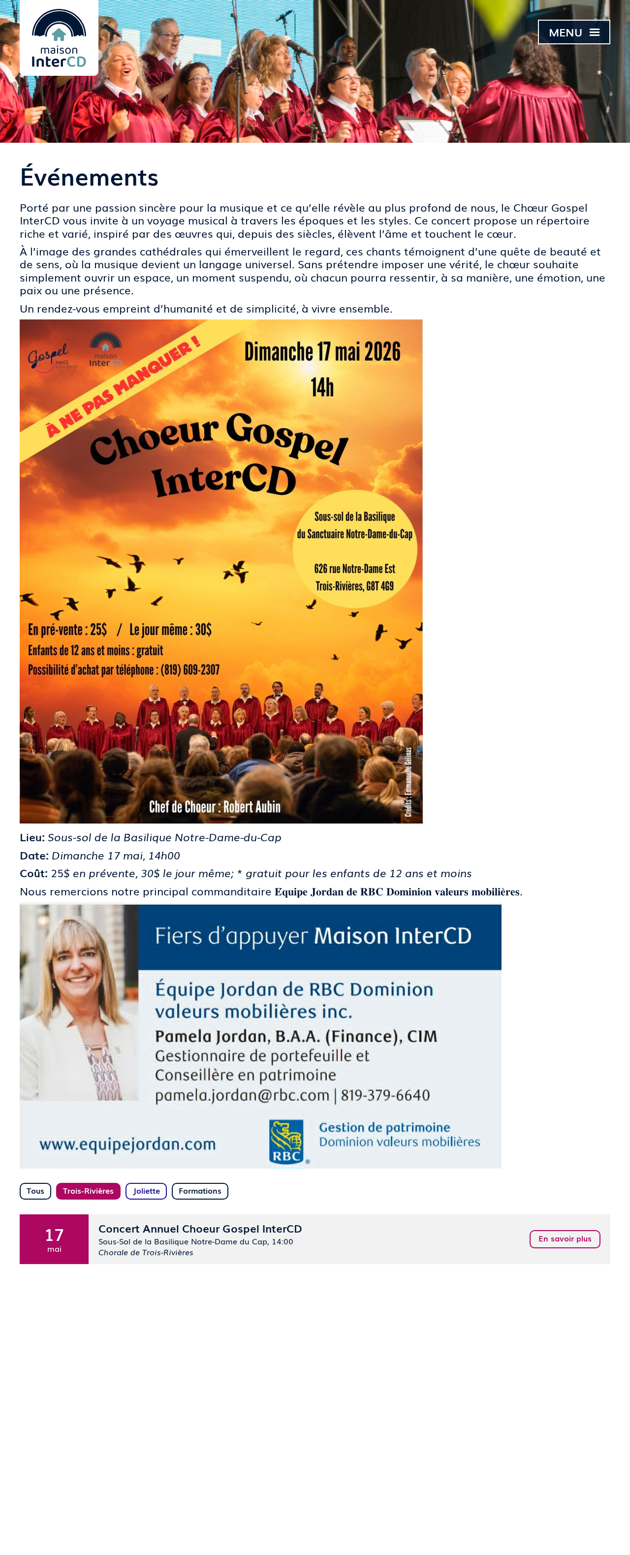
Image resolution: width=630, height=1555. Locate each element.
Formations (200, 1190)
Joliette (146, 1190)
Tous (35, 1190)
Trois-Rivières (88, 1190)
